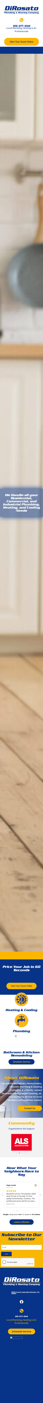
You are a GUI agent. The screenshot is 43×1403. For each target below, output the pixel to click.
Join (6, 1254)
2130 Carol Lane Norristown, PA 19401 (25, 1293)
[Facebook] (21, 1302)
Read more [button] (10, 1204)
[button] (21, 50)
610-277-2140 (21, 1316)
